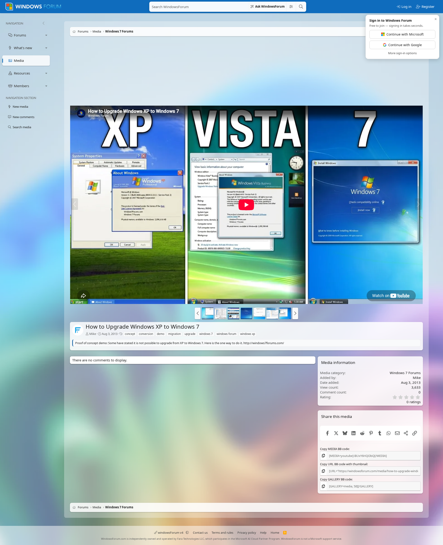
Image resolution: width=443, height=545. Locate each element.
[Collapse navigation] (43, 23)
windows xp (247, 334)
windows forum (226, 334)
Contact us (200, 532)
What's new (23, 47)
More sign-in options (402, 53)
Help (263, 532)
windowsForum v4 (170, 532)
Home (275, 532)
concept (130, 334)
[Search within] (291, 7)
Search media (22, 127)
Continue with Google (405, 45)
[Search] (301, 7)
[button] (46, 35)
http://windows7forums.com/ (263, 343)
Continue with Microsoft (405, 34)
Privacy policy (246, 532)
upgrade (190, 334)
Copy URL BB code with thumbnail (343, 464)
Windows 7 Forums (405, 372)
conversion (146, 334)
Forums (20, 35)
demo (160, 334)
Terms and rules (222, 532)
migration (174, 334)
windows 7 (206, 334)
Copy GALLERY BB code (336, 479)
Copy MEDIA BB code (334, 449)
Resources (22, 73)
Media (19, 60)
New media (20, 106)
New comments (23, 117)
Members (21, 85)
